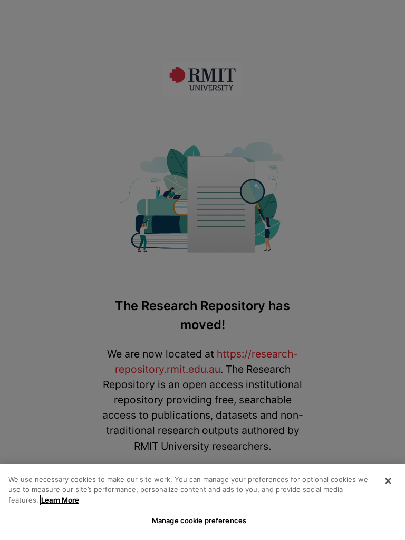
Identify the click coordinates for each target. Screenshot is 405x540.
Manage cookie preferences (199, 520)
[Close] (388, 481)
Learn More (60, 500)
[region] (202, 502)
